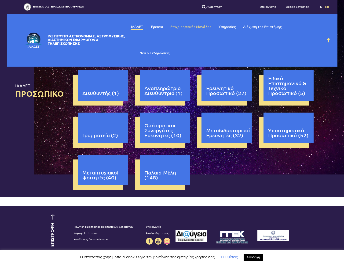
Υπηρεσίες (227, 27)
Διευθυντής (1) (100, 93)
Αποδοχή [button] (253, 257)
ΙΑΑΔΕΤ (137, 27)
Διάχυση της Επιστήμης (262, 27)
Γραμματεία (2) (100, 135)
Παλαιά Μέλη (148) (160, 176)
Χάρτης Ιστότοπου (86, 233)
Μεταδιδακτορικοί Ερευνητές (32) (228, 133)
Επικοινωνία (268, 7)
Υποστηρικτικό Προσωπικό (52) (288, 133)
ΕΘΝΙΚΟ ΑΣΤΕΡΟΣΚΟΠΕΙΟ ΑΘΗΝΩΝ (58, 6)
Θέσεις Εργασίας (297, 7)
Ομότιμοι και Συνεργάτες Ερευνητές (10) (162, 131)
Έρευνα (156, 27)
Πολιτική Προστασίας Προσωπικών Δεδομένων (103, 227)
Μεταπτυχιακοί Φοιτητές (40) (100, 176)
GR (327, 7)
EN (320, 7)
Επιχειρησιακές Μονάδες (190, 27)
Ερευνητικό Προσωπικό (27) (226, 91)
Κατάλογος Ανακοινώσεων (91, 239)
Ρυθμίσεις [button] (229, 257)
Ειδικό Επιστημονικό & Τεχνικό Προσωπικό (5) (287, 86)
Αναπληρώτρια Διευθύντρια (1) (163, 91)
